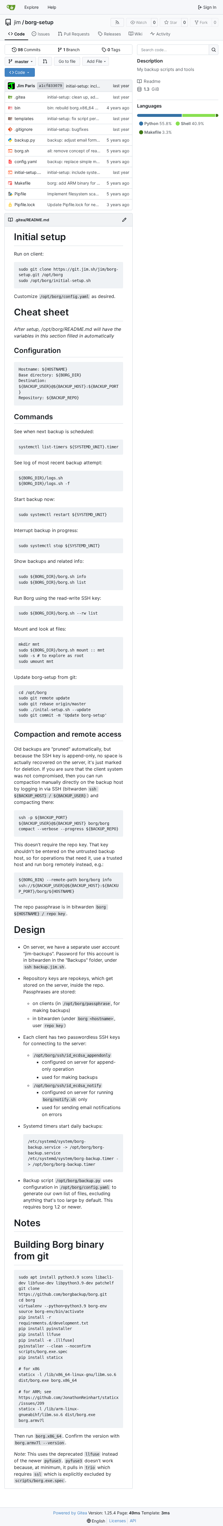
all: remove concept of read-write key (83, 150)
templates (24, 118)
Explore (31, 7)
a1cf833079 (50, 85)
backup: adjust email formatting (77, 140)
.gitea (20, 96)
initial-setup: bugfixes (67, 129)
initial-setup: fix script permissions (79, 118)
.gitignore (24, 129)
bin (17, 107)
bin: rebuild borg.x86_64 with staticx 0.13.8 (88, 107)
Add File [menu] (94, 61)
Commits (29, 49)
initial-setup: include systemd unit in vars (86, 172)
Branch (71, 49)
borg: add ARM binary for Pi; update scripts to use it (96, 183)
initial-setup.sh (28, 172)
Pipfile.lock (25, 204)
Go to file (67, 61)
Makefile (22, 183)
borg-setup (39, 22)
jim (17, 22)
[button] (45, 61)
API (133, 1520)
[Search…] (213, 49)
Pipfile (20, 193)
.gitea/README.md (32, 219)
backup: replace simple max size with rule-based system (101, 161)
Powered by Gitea (70, 1512)
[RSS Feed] (117, 22)
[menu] (96, 1520)
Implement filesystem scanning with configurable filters (99, 193)
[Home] (11, 7)
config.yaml (26, 161)
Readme (152, 81)
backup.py (25, 140)
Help (52, 7)
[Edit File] (124, 219)
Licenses (117, 1520)
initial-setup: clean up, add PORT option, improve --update (103, 96)
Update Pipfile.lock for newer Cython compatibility (95, 204)
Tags (114, 49)
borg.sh (22, 150)
